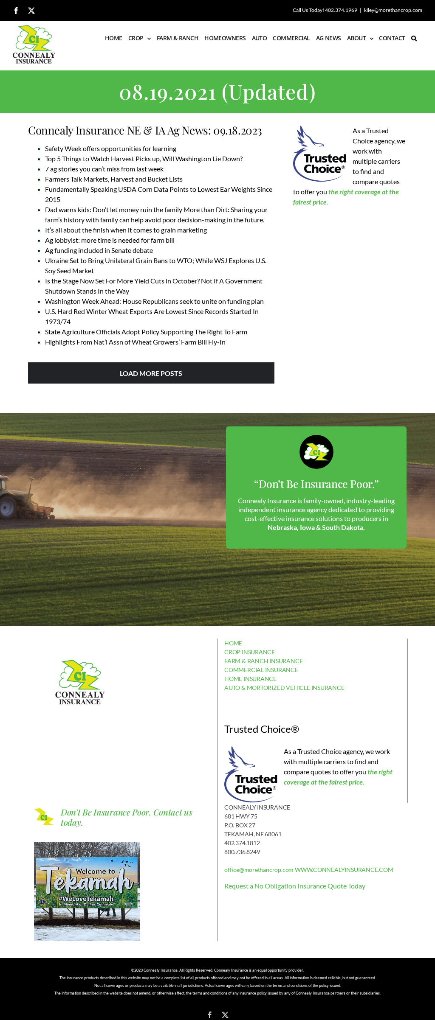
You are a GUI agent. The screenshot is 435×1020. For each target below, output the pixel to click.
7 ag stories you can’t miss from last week (104, 169)
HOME (233, 643)
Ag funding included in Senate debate (99, 250)
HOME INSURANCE (250, 678)
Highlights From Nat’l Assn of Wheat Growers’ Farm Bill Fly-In (135, 342)
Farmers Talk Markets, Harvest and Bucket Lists (114, 179)
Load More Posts (151, 373)
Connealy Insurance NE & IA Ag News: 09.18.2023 (145, 130)
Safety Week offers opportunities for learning (110, 148)
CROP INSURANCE (249, 652)
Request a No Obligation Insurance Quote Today (294, 886)
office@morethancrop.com (259, 869)
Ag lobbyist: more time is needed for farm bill (110, 240)
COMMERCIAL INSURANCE (261, 669)
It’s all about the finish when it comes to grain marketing (126, 230)
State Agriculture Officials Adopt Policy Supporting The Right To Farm (146, 332)
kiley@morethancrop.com (393, 10)
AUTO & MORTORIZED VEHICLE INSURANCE (284, 687)
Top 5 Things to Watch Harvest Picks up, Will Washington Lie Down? (144, 158)
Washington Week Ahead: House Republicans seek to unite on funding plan (154, 301)
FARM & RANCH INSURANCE (263, 660)
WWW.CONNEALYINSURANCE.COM (344, 869)
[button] (413, 38)
